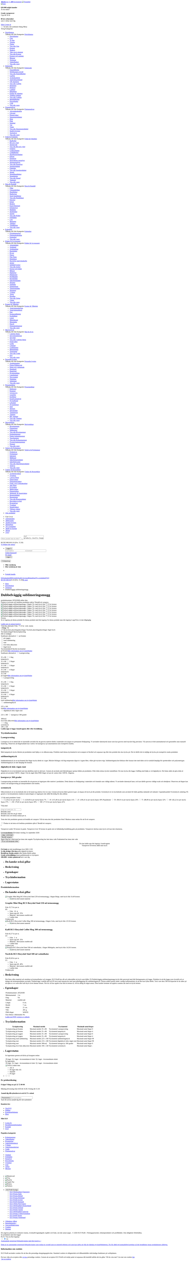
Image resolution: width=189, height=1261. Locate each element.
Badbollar (13, 141)
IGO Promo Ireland (16, 1208)
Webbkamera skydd (16, 72)
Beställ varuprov (7, 837)
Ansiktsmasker (15, 363)
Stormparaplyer (15, 162)
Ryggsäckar (14, 503)
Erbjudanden (10, 519)
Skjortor (12, 282)
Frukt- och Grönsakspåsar (18, 483)
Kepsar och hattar (16, 269)
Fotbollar (13, 168)
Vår (11, 125)
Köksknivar (14, 208)
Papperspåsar (14, 491)
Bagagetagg (14, 497)
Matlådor (13, 210)
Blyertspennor (14, 426)
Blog (7, 1114)
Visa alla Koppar (15, 54)
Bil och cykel (14, 143)
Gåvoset (12, 113)
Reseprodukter (15, 495)
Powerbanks (14, 101)
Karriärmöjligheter (11, 1112)
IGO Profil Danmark (17, 1202)
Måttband (13, 458)
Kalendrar (8, 229)
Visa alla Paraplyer (16, 164)
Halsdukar (13, 259)
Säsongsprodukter (16, 117)
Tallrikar (12, 223)
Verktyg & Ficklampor (13, 448)
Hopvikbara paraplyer (17, 160)
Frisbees (12, 149)
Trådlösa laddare (15, 95)
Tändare (12, 414)
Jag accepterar (6, 1259)
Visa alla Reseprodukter (18, 499)
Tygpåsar (13, 475)
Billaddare (13, 91)
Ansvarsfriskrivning (12, 1225)
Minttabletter (14, 349)
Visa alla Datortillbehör (18, 74)
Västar (12, 300)
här (133, 1257)
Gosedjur (13, 395)
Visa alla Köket (15, 216)
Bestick (12, 204)
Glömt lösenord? (11, 553)
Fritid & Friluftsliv (11, 137)
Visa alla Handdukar (17, 198)
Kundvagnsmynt (15, 399)
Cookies (8, 1227)
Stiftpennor (13, 430)
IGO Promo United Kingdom (20, 1213)
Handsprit (13, 369)
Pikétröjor (13, 273)
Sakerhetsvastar (15, 462)
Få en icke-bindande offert (10, 841)
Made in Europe (11, 528)
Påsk (11, 121)
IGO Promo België (16, 1196)
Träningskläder (15, 288)
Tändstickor (14, 412)
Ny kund (8, 555)
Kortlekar (13, 397)
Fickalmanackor (15, 233)
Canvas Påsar (14, 477)
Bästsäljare (9, 525)
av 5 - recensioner (11, 2)
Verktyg (12, 466)
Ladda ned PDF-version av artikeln (17, 1017)
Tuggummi (13, 351)
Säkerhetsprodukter (16, 460)
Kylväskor (13, 487)
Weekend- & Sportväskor (18, 493)
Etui (11, 312)
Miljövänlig (9, 521)
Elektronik (8, 66)
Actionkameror (15, 78)
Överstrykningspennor (17, 442)
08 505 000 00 (6, 580)
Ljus (11, 219)
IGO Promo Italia (16, 1194)
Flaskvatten (14, 342)
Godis (12, 344)
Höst (11, 119)
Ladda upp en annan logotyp (11, 624)
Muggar (12, 58)
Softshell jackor (15, 265)
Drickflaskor (9, 32)
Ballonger (13, 389)
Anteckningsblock (16, 310)
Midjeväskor (14, 489)
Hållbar (7, 1110)
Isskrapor (13, 456)
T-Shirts (12, 292)
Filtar (11, 188)
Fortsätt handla (10, 574)
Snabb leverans (15, 131)
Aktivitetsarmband (16, 80)
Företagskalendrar (16, 235)
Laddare (12, 89)
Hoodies (12, 296)
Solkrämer (13, 381)
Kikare (12, 156)
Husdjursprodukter (16, 154)
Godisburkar (14, 347)
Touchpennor (14, 438)
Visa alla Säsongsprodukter (19, 129)
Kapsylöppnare (15, 206)
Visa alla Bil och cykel (17, 147)
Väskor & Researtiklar (13, 470)
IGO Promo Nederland (17, 1217)
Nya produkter (10, 526)
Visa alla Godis (15, 353)
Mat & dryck (9, 330)
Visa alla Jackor (15, 267)
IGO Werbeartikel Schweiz (19, 1212)
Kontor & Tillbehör (12, 304)
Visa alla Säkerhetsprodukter (19, 464)
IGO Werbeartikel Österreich (20, 1192)
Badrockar (13, 194)
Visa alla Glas (14, 46)
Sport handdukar (15, 196)
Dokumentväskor (16, 481)
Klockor (12, 200)
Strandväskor (14, 507)
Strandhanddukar (15, 174)
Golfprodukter (14, 151)
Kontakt (8, 1127)
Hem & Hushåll (10, 184)
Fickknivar (13, 452)
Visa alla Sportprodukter (18, 170)
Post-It (12, 324)
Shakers (12, 50)
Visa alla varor (15, 64)
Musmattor (13, 322)
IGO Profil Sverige (12, 1190)
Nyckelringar (14, 405)
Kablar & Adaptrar (16, 93)
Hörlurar (13, 88)
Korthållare (13, 316)
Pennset (12, 444)
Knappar (13, 391)
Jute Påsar (13, 485)
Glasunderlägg (15, 190)
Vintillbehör (14, 225)
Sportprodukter (15, 166)
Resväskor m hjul (16, 501)
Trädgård (13, 180)
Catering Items (15, 334)
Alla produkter (10, 513)
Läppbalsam (14, 375)
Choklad (13, 346)
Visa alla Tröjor (15, 298)
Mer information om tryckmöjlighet (20, 651)
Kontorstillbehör (15, 314)
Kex (11, 355)
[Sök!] (22, 539)
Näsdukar (13, 379)
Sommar (12, 123)
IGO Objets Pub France (18, 1204)
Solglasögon (14, 286)
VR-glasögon (14, 82)
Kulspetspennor (15, 434)
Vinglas (12, 42)
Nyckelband (14, 401)
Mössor (12, 271)
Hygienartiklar (15, 373)
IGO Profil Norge (16, 1215)
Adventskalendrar (16, 111)
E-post (25, 580)
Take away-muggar (16, 52)
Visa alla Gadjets (15, 84)
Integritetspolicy (10, 1223)
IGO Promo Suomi (16, 1210)
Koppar (12, 48)
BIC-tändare (14, 416)
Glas (11, 38)
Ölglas (12, 44)
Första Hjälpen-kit (16, 365)
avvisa (25, 1257)
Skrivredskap (9, 422)
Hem (7, 584)
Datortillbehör (14, 70)
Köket (12, 202)
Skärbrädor (13, 212)
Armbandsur (14, 249)
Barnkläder (13, 251)
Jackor (12, 263)
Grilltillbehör (14, 153)
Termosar (13, 60)
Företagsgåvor (10, 107)
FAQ (7, 532)
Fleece (12, 255)
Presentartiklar (10, 385)
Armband (13, 247)
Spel (11, 407)
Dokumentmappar (16, 326)
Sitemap (8, 1229)
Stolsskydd (13, 145)
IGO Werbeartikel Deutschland (20, 1206)
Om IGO (8, 1108)
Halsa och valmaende (17, 367)
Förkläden (13, 218)
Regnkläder (14, 279)
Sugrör (12, 214)
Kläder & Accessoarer (12, 241)
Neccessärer (14, 377)
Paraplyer (13, 158)
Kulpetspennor (10, 1137)
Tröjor (12, 294)
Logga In (9, 548)
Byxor (12, 253)
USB (11, 103)
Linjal (12, 318)
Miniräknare (14, 320)
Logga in (8, 557)
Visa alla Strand (15, 178)
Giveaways (13, 393)
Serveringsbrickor (16, 336)
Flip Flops (13, 257)
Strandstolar (14, 176)
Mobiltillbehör (14, 99)
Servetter (13, 338)
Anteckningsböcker (16, 308)
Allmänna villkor (11, 1221)
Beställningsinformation (13, 1125)
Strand (12, 172)
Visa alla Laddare (16, 97)
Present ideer (14, 115)
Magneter (13, 221)
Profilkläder (14, 277)
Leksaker (13, 403)
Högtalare (13, 86)
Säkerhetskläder (15, 281)
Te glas (12, 40)
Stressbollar (14, 411)
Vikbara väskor (15, 509)
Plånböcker (13, 275)
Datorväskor (14, 479)
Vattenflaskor (14, 62)
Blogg (7, 530)
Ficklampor (14, 454)
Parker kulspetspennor (17, 436)
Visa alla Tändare (16, 418)
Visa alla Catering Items (18, 340)
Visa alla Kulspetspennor (18, 440)
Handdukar (13, 192)
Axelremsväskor (15, 474)
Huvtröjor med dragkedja (18, 261)
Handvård (13, 371)
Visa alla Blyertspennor (18, 432)
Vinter (12, 127)
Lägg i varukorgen (7, 835)
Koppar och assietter (17, 56)
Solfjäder (13, 284)
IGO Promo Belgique (17, 1198)
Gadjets (12, 76)
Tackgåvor (13, 133)
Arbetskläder (14, 245)
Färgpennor (14, 428)
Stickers (12, 409)
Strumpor (13, 290)
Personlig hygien (11, 359)
